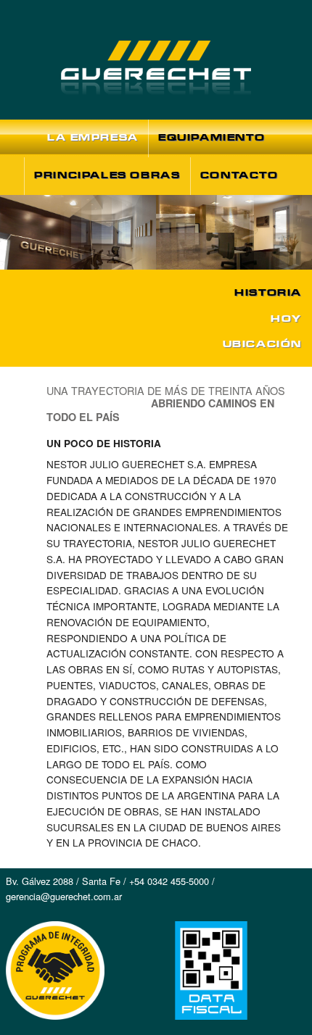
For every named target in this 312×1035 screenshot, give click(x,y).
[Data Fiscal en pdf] (208, 1026)
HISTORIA (268, 292)
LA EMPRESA (93, 137)
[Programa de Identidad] (52, 1026)
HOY (286, 318)
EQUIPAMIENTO (211, 137)
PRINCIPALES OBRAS (107, 175)
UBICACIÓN (262, 344)
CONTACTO (239, 175)
